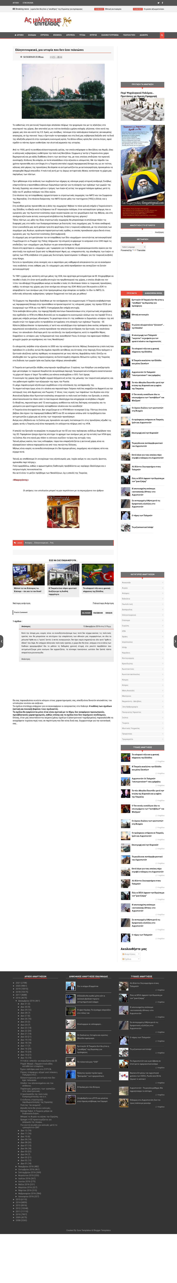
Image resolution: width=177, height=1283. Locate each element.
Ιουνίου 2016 (24, 1181)
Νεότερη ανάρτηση (21, 603)
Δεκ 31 (24, 1004)
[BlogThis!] (53, 57)
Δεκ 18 (24, 1043)
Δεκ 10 (24, 1136)
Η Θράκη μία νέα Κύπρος (88, 1087)
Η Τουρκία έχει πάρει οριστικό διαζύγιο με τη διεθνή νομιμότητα (62, 591)
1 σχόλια (161, 875)
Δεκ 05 (24, 1151)
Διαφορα (144, 35)
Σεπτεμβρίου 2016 (27, 1172)
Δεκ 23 (24, 1028)
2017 (18, 995)
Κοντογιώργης (128, 658)
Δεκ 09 (24, 1139)
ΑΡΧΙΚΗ (16, 3)
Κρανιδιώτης (127, 664)
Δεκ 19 (24, 1040)
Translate (141, 250)
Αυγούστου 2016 (26, 1175)
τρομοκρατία (127, 739)
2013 (18, 1205)
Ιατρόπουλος (127, 642)
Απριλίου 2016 (25, 1187)
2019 (18, 989)
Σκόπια (125, 718)
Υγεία (81, 35)
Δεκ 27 (24, 1016)
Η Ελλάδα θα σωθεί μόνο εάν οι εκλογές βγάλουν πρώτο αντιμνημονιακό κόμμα (91, 999)
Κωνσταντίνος (128, 669)
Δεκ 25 (24, 1022)
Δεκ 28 (24, 1013)
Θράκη (125, 637)
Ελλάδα (31, 35)
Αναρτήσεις (130, 954)
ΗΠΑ (124, 631)
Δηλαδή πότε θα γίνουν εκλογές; (35, 1108)
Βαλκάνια (126, 599)
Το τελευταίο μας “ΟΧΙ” (87, 1062)
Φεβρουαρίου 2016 (27, 1193)
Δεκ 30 (24, 1007)
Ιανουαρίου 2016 (26, 1196)
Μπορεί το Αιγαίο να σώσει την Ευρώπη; (39, 1116)
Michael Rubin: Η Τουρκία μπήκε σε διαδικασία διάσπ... (36, 1112)
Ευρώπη (44, 35)
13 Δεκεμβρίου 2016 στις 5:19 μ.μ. (97, 626)
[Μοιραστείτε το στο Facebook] (58, 57)
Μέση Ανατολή (128, 691)
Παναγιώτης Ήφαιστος (131, 712)
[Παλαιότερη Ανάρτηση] (175, 641)
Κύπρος (125, 685)
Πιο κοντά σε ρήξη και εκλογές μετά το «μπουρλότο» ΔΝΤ (38, 1126)
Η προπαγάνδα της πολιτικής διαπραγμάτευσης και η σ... (34, 1095)
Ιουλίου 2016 (24, 1178)
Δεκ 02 (24, 1160)
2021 (18, 983)
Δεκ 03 (24, 1157)
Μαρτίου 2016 (25, 1190)
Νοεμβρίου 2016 (26, 1166)
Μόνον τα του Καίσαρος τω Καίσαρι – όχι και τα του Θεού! (27, 590)
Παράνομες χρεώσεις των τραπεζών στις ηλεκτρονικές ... (37, 1089)
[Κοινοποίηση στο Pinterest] (61, 57)
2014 (18, 1202)
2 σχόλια (161, 815)
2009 (18, 1217)
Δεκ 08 (24, 1142)
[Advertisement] (119, 22)
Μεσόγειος (126, 696)
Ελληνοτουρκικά (109, 35)
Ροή (51, 543)
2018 (18, 992)
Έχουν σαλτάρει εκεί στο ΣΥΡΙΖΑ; (35, 1069)
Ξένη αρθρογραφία (130, 707)
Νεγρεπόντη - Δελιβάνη (131, 701)
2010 (18, 1214)
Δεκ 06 (24, 1148)
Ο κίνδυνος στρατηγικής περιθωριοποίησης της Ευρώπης (36, 1100)
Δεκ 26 (24, 1019)
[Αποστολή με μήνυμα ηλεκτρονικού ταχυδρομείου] (51, 57)
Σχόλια (127, 959)
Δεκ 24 (24, 1025)
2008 (18, 1220)
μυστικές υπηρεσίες (131, 728)
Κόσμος (57, 35)
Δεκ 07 (24, 1145)
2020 (18, 986)
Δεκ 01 (24, 1163)
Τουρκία (125, 723)
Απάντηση (26, 659)
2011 (18, 1211)
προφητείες (127, 734)
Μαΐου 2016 (24, 1184)
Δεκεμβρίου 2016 (26, 1001)
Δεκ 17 (24, 1046)
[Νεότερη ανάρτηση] (1, 641)
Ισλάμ (124, 647)
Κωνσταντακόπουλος (131, 674)
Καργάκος (126, 653)
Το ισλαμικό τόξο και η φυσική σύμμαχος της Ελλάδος (96, 590)
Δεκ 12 (24, 1130)
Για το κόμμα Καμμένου (87, 986)
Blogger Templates (102, 1230)
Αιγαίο (125, 588)
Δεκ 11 (24, 1133)
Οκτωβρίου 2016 (26, 1169)
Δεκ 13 (24, 1058)
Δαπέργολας (127, 610)
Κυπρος (93, 35)
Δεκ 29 (24, 1010)
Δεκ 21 (24, 1034)
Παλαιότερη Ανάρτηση (103, 603)
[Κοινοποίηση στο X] (56, 57)
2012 (18, 1208)
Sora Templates (84, 1230)
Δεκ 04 (24, 1154)
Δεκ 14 (24, 1055)
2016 (18, 998)
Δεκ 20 (24, 1037)
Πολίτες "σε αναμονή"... (31, 1105)
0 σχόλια (161, 761)
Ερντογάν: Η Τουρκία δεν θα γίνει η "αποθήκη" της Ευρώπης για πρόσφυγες (93, 1049)
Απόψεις (70, 35)
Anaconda (126, 583)
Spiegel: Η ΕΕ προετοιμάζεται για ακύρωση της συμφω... (35, 1120)
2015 (18, 1199)
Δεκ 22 (24, 1031)
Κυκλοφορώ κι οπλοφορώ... (89, 1024)
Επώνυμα (126, 620)
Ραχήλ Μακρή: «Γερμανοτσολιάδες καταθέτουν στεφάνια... (36, 1065)
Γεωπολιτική (129, 35)
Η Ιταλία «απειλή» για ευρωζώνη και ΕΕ (38, 1061)
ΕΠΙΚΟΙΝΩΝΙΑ (28, 3)
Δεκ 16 (24, 1049)
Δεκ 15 (24, 1052)
